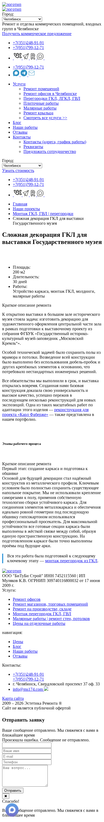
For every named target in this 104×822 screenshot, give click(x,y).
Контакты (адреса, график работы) (54, 142)
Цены (18, 641)
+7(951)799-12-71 (28, 47)
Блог (17, 122)
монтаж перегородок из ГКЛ (71, 560)
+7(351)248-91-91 (28, 42)
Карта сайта (13, 698)
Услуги (19, 84)
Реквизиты (33, 146)
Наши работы (25, 127)
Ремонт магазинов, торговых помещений (50, 604)
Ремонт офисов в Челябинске (50, 93)
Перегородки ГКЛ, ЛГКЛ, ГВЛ (51, 98)
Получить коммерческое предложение (36, 33)
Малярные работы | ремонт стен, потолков (51, 618)
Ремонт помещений (41, 89)
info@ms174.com (28, 689)
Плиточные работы (41, 103)
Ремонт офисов (27, 599)
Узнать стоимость (18, 170)
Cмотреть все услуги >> (45, 117)
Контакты (22, 137)
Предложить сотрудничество (49, 151)
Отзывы (20, 132)
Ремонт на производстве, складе (42, 609)
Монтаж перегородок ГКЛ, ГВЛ (42, 613)
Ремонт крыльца (38, 113)
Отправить (12, 791)
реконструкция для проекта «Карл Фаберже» (45, 412)
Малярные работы (40, 108)
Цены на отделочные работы (39, 623)
